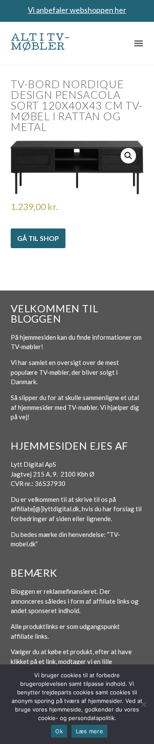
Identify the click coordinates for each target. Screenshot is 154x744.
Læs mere (89, 731)
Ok (59, 731)
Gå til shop (38, 238)
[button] (139, 43)
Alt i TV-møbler (41, 43)
